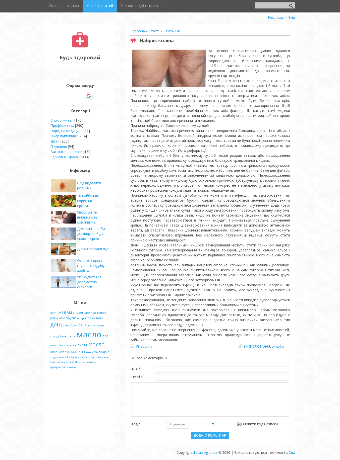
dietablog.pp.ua (205, 452)
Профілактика (62, 125)
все (105, 335)
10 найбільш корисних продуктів (87, 200)
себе (83, 324)
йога (53, 313)
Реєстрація (276, 17)
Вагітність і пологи (66, 151)
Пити (87, 352)
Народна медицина (67, 130)
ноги (100, 318)
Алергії (82, 318)
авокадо (72, 367)
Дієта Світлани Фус (93, 248)
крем (70, 362)
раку (91, 318)
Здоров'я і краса (64, 156)
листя (82, 344)
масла (96, 344)
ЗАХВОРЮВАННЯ (257, 346)
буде (70, 357)
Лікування (171, 31)
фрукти (71, 318)
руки (54, 318)
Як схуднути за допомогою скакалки (89, 282)
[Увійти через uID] (71, 96)
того (91, 325)
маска (77, 351)
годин (54, 357)
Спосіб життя (62, 120)
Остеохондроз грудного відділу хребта (91, 265)
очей (62, 357)
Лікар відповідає (64, 136)
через (84, 357)
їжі (60, 312)
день (57, 324)
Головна (137, 31)
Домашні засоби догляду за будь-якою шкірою (91, 233)
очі (81, 313)
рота (53, 345)
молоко (90, 313)
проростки (58, 367)
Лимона (80, 362)
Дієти (55, 141)
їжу (77, 357)
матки (61, 345)
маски (91, 362)
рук (92, 357)
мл (67, 325)
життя (71, 345)
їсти (98, 357)
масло (89, 334)
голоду (54, 336)
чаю (95, 352)
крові (101, 312)
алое (53, 352)
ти (74, 336)
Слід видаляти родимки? (89, 185)
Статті (154, 31)
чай (62, 318)
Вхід (291, 17)
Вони (74, 325)
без (53, 362)
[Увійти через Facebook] (80, 96)
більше (65, 336)
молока (64, 352)
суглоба (278, 346)
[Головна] (80, 46)
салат (105, 357)
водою (104, 352)
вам (68, 312)
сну (75, 313)
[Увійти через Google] (89, 96)
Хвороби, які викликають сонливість (87, 217)
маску (61, 362)
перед (100, 325)
